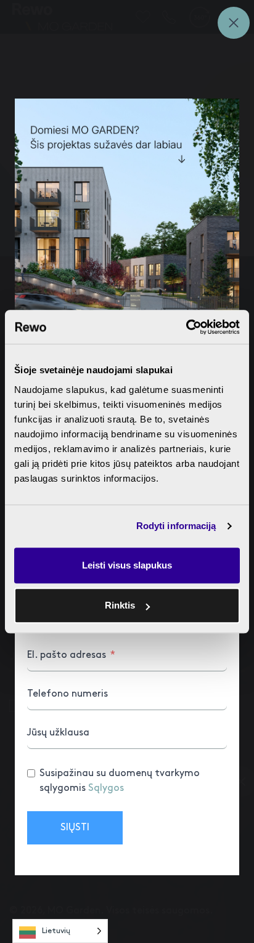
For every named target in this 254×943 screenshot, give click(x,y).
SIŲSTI (74, 827)
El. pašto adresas (66, 655)
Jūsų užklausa (58, 732)
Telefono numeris (67, 693)
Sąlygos (106, 788)
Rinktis (120, 605)
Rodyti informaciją (176, 525)
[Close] (234, 23)
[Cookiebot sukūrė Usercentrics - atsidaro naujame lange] (186, 327)
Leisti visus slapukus (127, 565)
